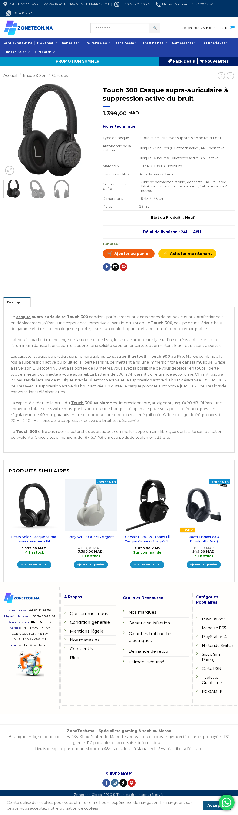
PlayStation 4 (214, 637)
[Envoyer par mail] (115, 267)
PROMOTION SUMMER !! (79, 61)
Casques (60, 75)
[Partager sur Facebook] (107, 267)
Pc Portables (96, 43)
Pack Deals (183, 61)
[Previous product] (230, 75)
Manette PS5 (214, 628)
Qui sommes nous (89, 613)
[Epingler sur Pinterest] (123, 267)
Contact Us (81, 648)
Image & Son (16, 52)
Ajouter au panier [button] (34, 564)
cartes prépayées (206, 737)
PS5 (74, 737)
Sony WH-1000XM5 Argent (91, 537)
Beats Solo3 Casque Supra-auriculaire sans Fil (34, 539)
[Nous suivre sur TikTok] (123, 783)
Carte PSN (211, 668)
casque (23, 317)
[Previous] (11, 130)
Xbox (84, 737)
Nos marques (142, 612)
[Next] (88, 130)
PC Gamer (45, 43)
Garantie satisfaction (149, 622)
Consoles (69, 43)
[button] (198, 28)
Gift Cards (43, 52)
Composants (182, 43)
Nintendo (99, 737)
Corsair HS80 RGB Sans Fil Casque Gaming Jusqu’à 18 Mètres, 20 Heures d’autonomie (147, 539)
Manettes (119, 737)
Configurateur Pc (17, 43)
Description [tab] (17, 302)
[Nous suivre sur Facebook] (106, 783)
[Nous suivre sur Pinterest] (132, 783)
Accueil (10, 75)
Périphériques (213, 43)
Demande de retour (149, 651)
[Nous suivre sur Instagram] (115, 783)
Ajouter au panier (132, 253)
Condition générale (90, 622)
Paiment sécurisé (146, 661)
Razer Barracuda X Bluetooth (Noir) (203, 539)
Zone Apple (124, 43)
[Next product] (221, 75)
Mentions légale (86, 631)
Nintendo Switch (217, 645)
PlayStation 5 (214, 619)
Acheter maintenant (191, 253)
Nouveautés (216, 61)
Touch (77, 403)
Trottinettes (153, 43)
